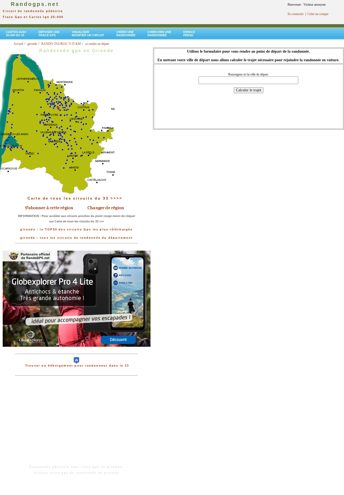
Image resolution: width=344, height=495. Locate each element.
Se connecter (296, 14)
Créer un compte (317, 14)
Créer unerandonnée (125, 33)
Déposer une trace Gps (49, 33)
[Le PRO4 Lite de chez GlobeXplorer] (76, 351)
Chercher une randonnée (159, 33)
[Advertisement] (76, 423)
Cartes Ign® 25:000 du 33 (16, 33)
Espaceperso (189, 33)
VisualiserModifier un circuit (88, 33)
